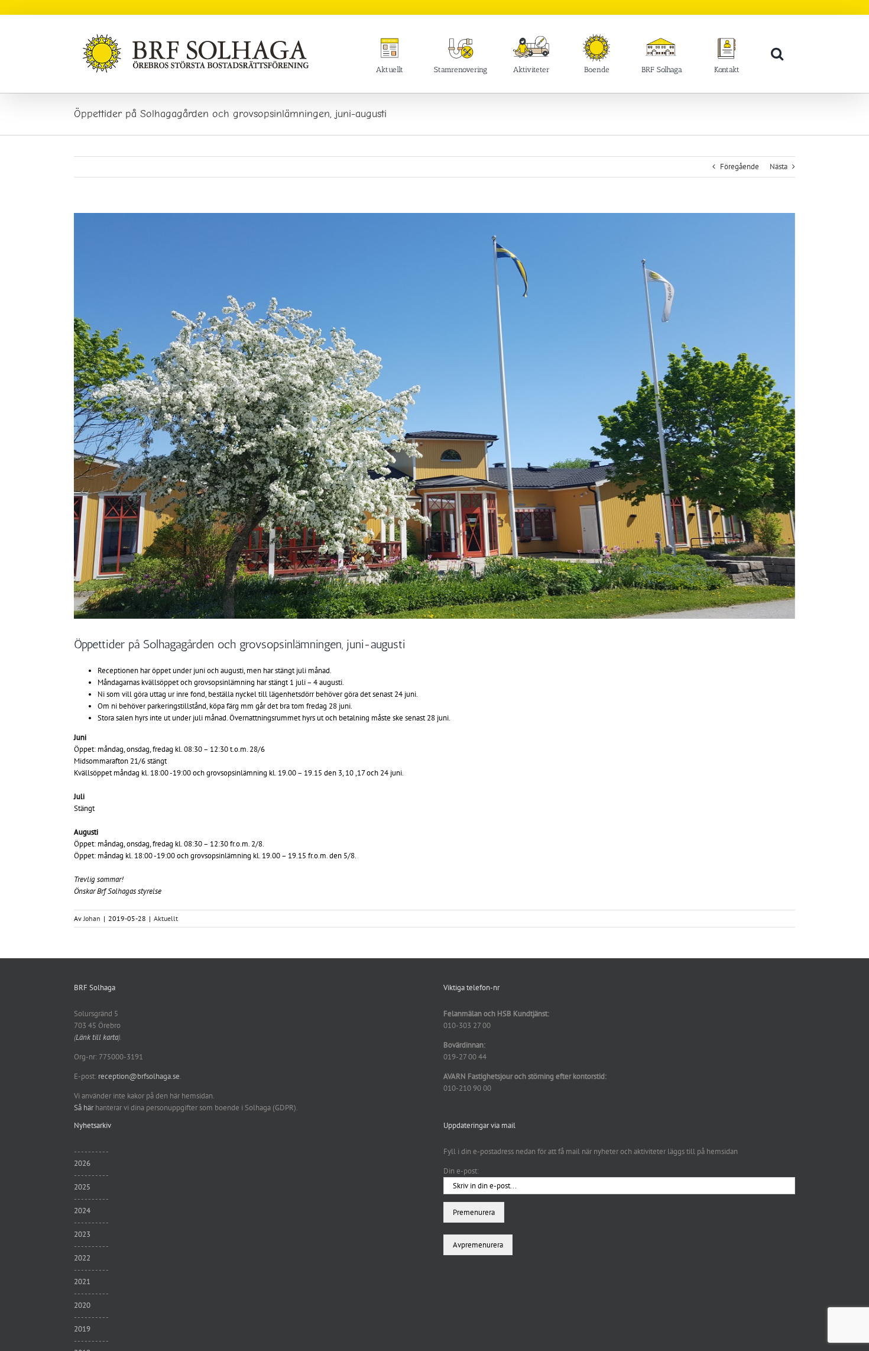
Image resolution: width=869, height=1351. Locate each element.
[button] (777, 53)
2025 (82, 1187)
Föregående (739, 166)
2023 (82, 1234)
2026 (82, 1163)
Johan (91, 918)
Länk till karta (97, 1037)
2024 (82, 1210)
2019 (82, 1329)
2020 (82, 1305)
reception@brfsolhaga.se (139, 1076)
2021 (82, 1281)
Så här (83, 1108)
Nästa (778, 166)
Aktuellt (166, 918)
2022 (82, 1258)
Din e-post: (461, 1171)
